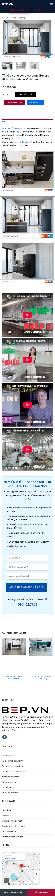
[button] (51, 4)
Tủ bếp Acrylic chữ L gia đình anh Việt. (14, 677)
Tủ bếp (5, 18)
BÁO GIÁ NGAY (41, 893)
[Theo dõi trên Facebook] (4, 737)
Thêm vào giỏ (25, 95)
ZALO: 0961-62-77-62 (13, 893)
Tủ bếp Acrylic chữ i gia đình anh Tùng (41, 677)
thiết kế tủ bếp (21, 142)
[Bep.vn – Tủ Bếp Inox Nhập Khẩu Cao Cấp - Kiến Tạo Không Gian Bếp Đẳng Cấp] (7, 4)
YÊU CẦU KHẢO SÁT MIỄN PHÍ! (26, 587)
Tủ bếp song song (18, 18)
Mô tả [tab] (4, 122)
